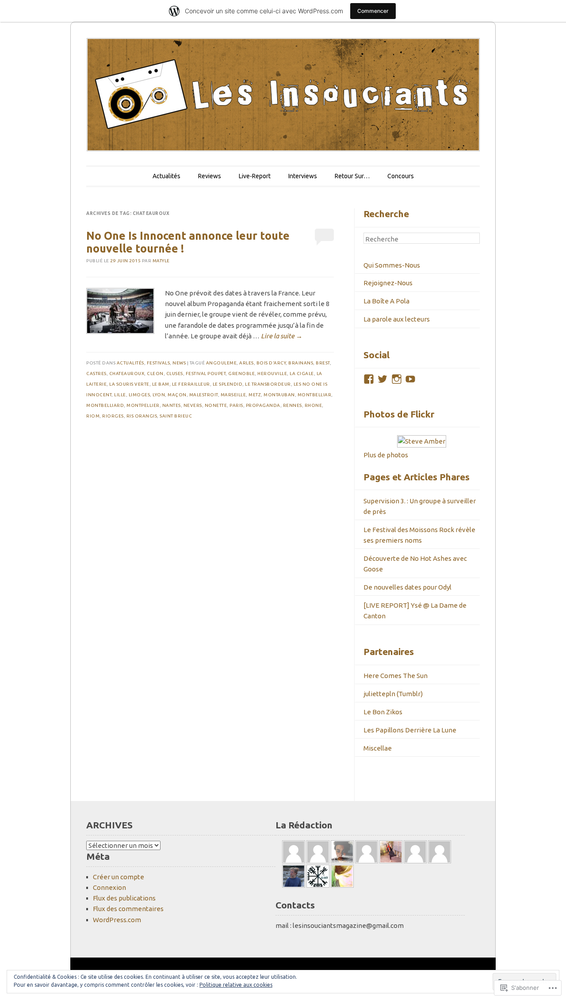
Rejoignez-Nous (388, 283)
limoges (139, 394)
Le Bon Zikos (382, 712)
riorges (113, 416)
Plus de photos (385, 455)
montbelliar (315, 394)
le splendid (228, 384)
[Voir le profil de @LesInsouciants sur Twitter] (382, 379)
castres (96, 373)
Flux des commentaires (128, 908)
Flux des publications (124, 898)
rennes (292, 405)
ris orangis (141, 416)
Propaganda (263, 405)
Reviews (209, 176)
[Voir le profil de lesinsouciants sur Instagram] (396, 379)
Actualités (166, 176)
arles (246, 362)
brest (323, 362)
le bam (160, 384)
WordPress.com (117, 919)
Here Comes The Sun (395, 675)
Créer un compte (118, 877)
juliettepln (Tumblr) (393, 693)
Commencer (373, 11)
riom (92, 416)
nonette (216, 405)
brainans (300, 362)
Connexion (109, 887)
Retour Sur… (352, 176)
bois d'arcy (271, 362)
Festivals (158, 362)
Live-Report (255, 176)
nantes (171, 405)
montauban (279, 394)
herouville (272, 373)
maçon (177, 394)
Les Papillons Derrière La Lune (409, 730)
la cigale (302, 373)
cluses (174, 373)
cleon (155, 373)
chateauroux (127, 373)
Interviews (302, 176)
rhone (313, 405)
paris (236, 405)
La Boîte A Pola (386, 301)
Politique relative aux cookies (235, 985)
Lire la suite (281, 336)
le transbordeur (268, 384)
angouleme (221, 362)
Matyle (161, 260)
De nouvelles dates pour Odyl (407, 587)
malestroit (203, 394)
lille (120, 394)
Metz (255, 394)
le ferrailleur (191, 384)
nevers (193, 405)
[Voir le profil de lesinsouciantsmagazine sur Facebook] (368, 379)
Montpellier (143, 405)
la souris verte (129, 384)
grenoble (241, 373)
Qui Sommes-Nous (391, 265)
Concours (400, 176)
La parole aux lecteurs (396, 319)
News (179, 362)
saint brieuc (176, 416)
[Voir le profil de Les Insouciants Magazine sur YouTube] (410, 379)
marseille (233, 394)
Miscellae (377, 748)
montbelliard (105, 405)
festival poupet (206, 373)
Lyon (159, 394)
